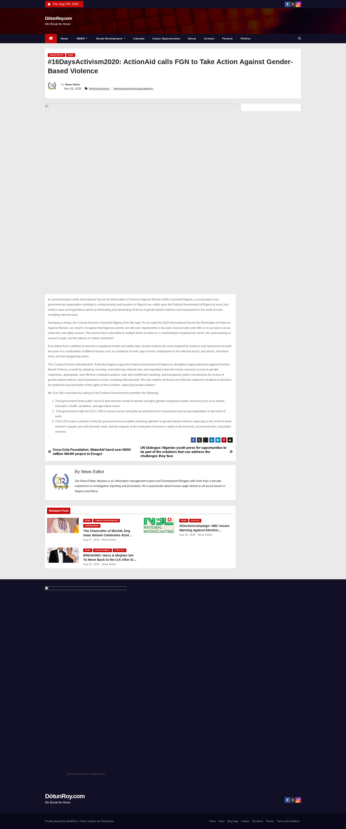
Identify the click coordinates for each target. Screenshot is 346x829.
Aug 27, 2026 (91, 539)
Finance (227, 38)
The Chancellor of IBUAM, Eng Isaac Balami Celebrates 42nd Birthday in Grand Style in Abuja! (108, 535)
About (192, 38)
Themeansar (107, 821)
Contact (209, 38)
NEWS (80, 38)
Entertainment (102, 550)
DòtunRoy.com (58, 18)
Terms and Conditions (288, 821)
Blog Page (232, 821)
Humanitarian (92, 526)
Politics (246, 38)
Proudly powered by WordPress (62, 821)
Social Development (109, 38)
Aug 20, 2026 (187, 534)
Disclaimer (257, 821)
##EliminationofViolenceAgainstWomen (133, 89)
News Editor (72, 84)
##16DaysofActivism (99, 89)
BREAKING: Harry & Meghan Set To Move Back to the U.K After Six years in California (109, 560)
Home (64, 38)
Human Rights (56, 55)
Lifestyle (139, 38)
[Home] (51, 38)
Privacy (270, 821)
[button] (299, 38)
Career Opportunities (166, 38)
